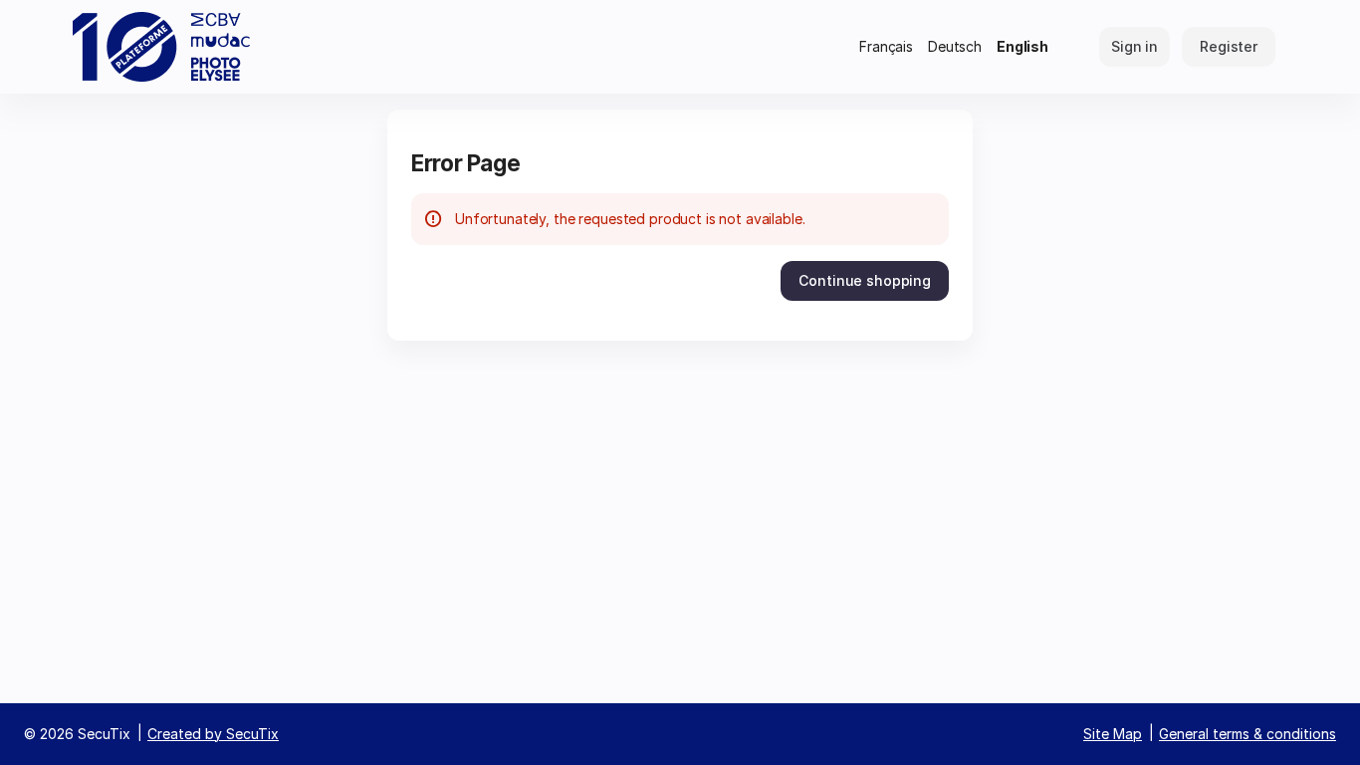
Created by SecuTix (213, 733)
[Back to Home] (162, 47)
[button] (865, 281)
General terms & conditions (1247, 733)
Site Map (1112, 733)
